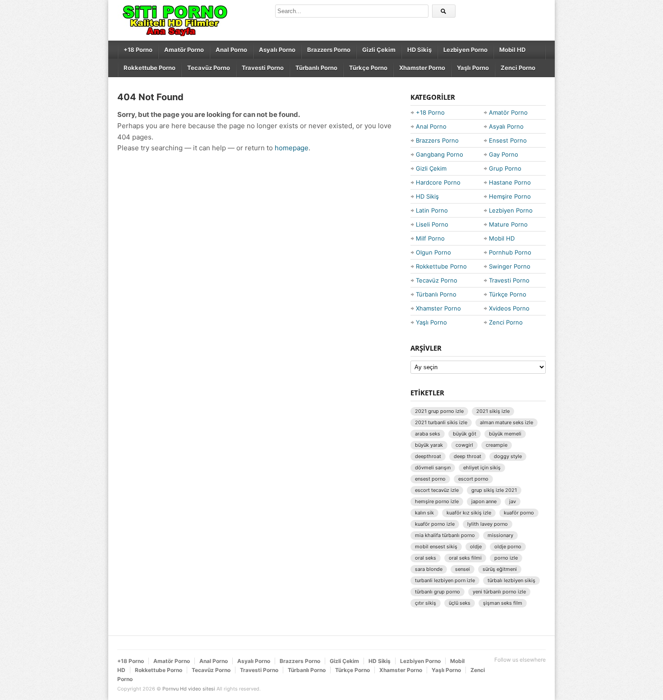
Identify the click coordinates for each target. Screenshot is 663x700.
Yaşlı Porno (473, 67)
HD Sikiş (419, 49)
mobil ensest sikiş (436, 546)
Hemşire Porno (510, 196)
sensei (462, 569)
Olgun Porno (433, 252)
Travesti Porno (263, 67)
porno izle (506, 558)
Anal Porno (231, 49)
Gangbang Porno (439, 154)
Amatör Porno (184, 49)
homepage (291, 148)
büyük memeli (505, 434)
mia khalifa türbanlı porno (445, 535)
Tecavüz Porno (208, 67)
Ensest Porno (508, 140)
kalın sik (424, 513)
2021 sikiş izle (493, 411)
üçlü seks (459, 603)
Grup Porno (505, 168)
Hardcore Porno (438, 182)
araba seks (427, 434)
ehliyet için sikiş (482, 467)
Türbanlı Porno (316, 67)
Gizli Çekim (379, 49)
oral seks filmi (465, 558)
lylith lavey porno (487, 524)
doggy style (508, 456)
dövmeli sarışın (433, 467)
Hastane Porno (510, 182)
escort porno (473, 479)
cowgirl (464, 445)
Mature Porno (508, 224)
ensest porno (430, 479)
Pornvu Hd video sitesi (188, 689)
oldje (476, 546)
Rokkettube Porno (149, 67)
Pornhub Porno (510, 252)
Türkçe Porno (368, 67)
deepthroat (428, 456)
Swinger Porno (509, 266)
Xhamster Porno (422, 67)
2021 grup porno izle (439, 411)
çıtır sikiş (425, 603)
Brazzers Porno (328, 49)
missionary (500, 535)
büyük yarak (429, 445)
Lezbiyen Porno (465, 49)
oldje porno (507, 546)
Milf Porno (430, 238)
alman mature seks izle (506, 422)
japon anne (484, 501)
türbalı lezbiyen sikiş (511, 580)
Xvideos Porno (509, 308)
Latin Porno (432, 210)
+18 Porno (138, 49)
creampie (496, 445)
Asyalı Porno (277, 49)
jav (512, 501)
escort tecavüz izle (437, 490)
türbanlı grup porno (437, 592)
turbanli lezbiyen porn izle (445, 580)
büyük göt (464, 434)
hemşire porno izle (437, 501)
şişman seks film (502, 603)
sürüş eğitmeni (500, 569)
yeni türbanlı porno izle (499, 592)
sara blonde (428, 569)
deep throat (467, 456)
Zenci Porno (518, 67)
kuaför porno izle (435, 524)
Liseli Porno (432, 224)
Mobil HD (512, 49)
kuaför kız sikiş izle (469, 513)
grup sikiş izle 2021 (494, 490)
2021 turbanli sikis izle (441, 422)
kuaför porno (519, 513)
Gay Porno (503, 154)
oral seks (425, 558)
